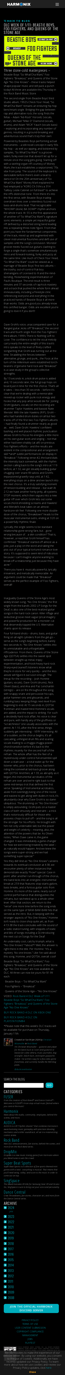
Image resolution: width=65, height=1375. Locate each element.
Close (32, 1371)
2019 (11, 1237)
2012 (11, 1275)
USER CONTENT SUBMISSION (30, 1327)
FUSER (8, 1097)
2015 (11, 1259)
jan (11, 1211)
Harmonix (11, 1111)
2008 (11, 1297)
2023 (11, 1216)
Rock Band (32, 1043)
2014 (11, 1265)
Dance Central (15, 1192)
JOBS (30, 1339)
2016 (11, 1254)
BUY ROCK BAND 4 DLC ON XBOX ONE (27, 1012)
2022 (11, 1221)
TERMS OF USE (30, 1323)
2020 (11, 1232)
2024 (11, 1207)
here (48, 1367)
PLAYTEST (30, 1342)
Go (49, 1085)
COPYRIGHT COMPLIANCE (30, 1331)
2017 (11, 1248)
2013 (11, 1270)
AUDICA (9, 1122)
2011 (10, 1281)
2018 (11, 1243)
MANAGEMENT (30, 1335)
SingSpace (12, 1180)
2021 (11, 1227)
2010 (11, 1286)
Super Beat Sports (17, 1163)
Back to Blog (18, 21)
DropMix (10, 1151)
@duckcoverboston (23, 1069)
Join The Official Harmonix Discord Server (31, 1308)
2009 (11, 1292)
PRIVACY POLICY (30, 1320)
